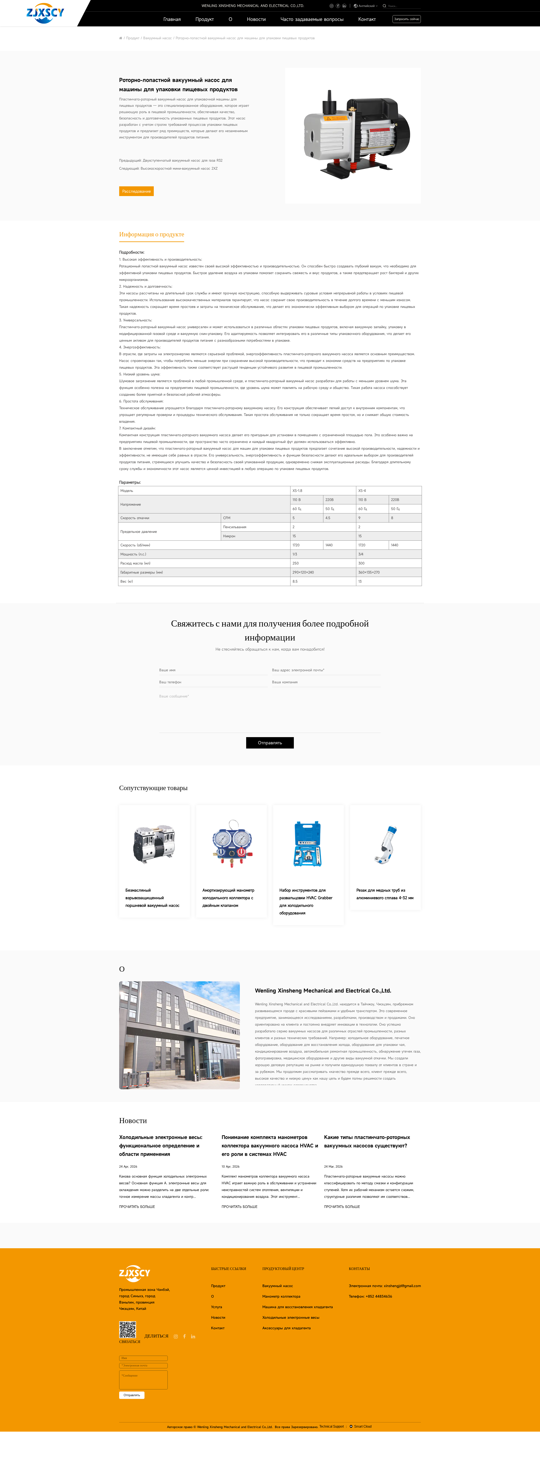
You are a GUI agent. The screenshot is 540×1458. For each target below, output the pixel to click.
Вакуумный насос (158, 38)
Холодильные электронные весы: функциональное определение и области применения (160, 1145)
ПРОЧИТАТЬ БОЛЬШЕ (137, 1206)
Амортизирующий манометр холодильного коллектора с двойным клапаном (228, 898)
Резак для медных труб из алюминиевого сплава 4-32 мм (384, 894)
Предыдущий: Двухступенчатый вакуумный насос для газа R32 (171, 160)
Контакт (367, 19)
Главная (172, 19)
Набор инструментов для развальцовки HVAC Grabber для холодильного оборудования (305, 901)
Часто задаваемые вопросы (312, 19)
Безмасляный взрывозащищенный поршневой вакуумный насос (153, 898)
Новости (256, 19)
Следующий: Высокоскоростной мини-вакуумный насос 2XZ (168, 168)
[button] (287, 135)
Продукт (205, 19)
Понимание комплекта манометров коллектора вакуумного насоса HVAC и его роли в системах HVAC (270, 1145)
